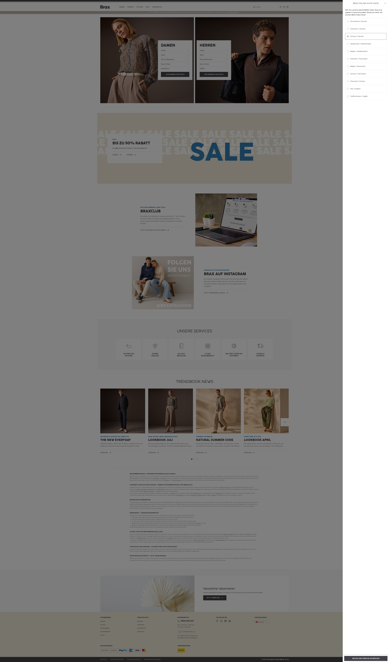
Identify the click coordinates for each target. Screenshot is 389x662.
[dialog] (366, 331)
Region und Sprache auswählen (365, 658)
